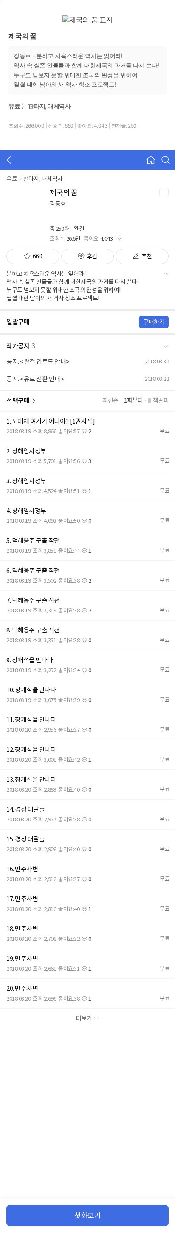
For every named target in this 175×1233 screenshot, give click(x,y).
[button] (87, 344)
